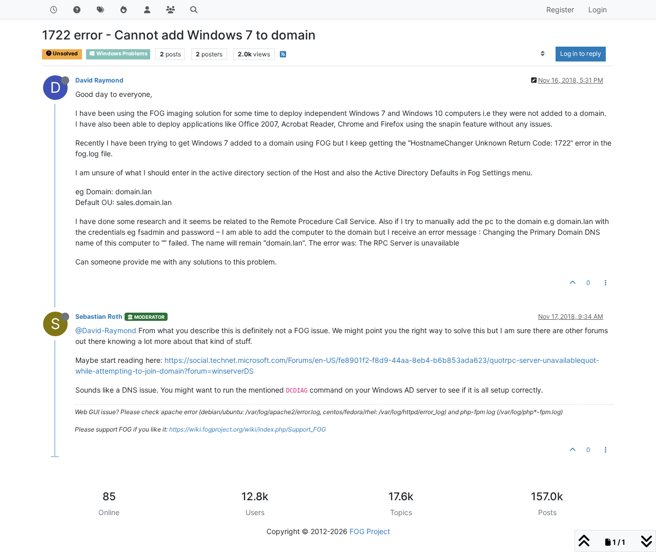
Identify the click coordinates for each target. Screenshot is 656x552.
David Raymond (99, 80)
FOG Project (370, 531)
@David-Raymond (105, 330)
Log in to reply (580, 53)
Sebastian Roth (98, 316)
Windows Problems (121, 53)
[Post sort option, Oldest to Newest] (543, 54)
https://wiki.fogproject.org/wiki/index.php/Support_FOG (247, 429)
